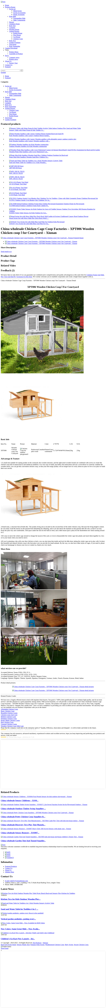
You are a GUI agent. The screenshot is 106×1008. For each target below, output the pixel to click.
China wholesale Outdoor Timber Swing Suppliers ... (23, 808)
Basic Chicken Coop (7, 711)
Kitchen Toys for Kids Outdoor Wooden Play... (21, 899)
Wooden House (14, 29)
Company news (14, 57)
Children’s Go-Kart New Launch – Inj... (18, 939)
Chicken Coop (18, 39)
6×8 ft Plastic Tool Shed (17, 195)
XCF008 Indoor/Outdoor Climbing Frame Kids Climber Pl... (29, 206)
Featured (8, 67)
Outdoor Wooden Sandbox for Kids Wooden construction (28, 146)
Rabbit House (17, 33)
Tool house (12, 44)
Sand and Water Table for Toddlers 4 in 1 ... (19, 909)
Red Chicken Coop (7, 722)
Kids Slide (12, 16)
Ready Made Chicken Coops (10, 720)
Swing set (12, 9)
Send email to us (6, 251)
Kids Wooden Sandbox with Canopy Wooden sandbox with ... (29, 141)
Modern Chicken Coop (8, 717)
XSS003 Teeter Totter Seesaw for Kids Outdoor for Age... (28, 213)
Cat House (16, 37)
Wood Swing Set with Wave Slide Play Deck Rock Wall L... (29, 218)
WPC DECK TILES (16, 173)
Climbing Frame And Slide (95, 275)
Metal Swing (17, 11)
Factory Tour (13, 63)
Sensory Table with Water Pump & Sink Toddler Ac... (26, 130)
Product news (13, 59)
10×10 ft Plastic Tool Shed (17, 184)
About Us (8, 61)
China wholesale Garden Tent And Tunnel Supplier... (23, 841)
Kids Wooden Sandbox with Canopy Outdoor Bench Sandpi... (29, 135)
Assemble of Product (16, 54)
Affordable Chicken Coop (9, 709)
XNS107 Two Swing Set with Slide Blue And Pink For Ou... (29, 224)
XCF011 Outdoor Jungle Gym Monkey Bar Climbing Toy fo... (29, 200)
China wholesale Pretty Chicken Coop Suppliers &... (23, 817)
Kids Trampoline (14, 46)
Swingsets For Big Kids (24, 277)
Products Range (10, 7)
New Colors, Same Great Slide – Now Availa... (20, 929)
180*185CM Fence (15, 168)
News (7, 55)
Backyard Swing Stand (8, 945)
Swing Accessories (19, 13)
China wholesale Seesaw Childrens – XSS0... (19, 800)
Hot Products (37, 943)
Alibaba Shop (9, 872)
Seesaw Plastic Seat (23, 945)
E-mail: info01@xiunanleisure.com (16, 881)
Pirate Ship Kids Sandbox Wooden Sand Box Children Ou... (29, 157)
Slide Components (19, 20)
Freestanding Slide (19, 18)
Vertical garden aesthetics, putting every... (18, 919)
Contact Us (8, 65)
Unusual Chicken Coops (9, 724)
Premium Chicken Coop (9, 718)
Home (7, 5)
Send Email (4, 948)
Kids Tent (12, 26)
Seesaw (11, 22)
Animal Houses (14, 31)
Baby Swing (69, 945)
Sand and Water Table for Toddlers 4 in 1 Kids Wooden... (28, 162)
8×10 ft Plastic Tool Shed (17, 189)
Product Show (13, 52)
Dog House (17, 35)
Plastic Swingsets (19, 14)
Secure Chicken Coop (81, 945)
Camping (12, 27)
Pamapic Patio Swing (37, 945)
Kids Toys (12, 41)
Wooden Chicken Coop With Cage (12, 726)
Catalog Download (11, 48)
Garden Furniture (14, 42)
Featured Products (11, 866)
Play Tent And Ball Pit (8, 277)
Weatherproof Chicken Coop (54, 945)
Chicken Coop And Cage (9, 715)
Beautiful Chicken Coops (9, 713)
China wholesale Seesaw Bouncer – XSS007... (20, 833)
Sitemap (45, 943)
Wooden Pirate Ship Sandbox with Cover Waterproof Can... (28, 152)
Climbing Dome (14, 24)
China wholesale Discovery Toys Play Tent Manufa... (23, 825)
